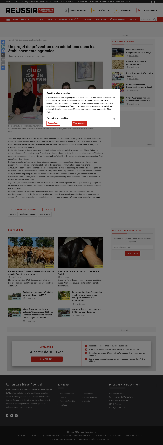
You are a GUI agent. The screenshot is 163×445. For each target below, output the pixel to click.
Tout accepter (79, 123)
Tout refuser (53, 123)
